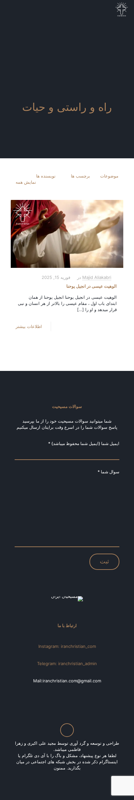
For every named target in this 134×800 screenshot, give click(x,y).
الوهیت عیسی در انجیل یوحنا (91, 286)
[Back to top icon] (67, 730)
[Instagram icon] (66, 777)
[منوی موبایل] (12, 9)
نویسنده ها (46, 175)
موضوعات (109, 175)
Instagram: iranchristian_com (67, 646)
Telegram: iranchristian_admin (67, 663)
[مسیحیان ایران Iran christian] (121, 10)
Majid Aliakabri (96, 277)
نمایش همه (26, 182)
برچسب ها (80, 175)
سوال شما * (108, 471)
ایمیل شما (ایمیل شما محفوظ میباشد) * (83, 443)
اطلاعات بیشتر (29, 326)
